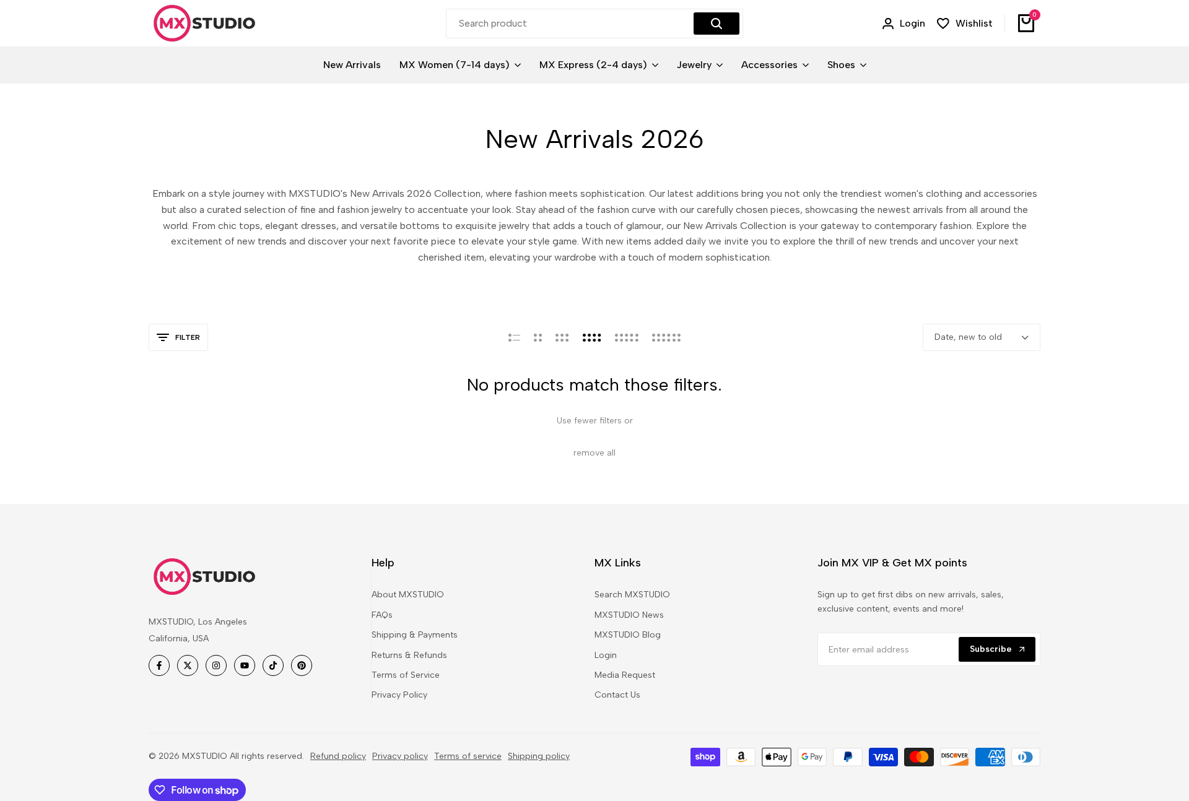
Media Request (624, 675)
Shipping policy (539, 756)
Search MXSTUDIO (632, 594)
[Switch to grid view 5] (627, 337)
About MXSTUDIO (408, 594)
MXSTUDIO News (629, 615)
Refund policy (338, 756)
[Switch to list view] (514, 337)
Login (605, 655)
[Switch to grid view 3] (562, 337)
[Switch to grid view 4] (592, 337)
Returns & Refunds (409, 655)
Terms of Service (406, 675)
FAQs (382, 615)
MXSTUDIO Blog (627, 635)
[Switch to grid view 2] (538, 337)
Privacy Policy (399, 695)
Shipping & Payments (415, 635)
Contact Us (617, 695)
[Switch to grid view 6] (666, 337)
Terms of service (468, 756)
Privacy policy (400, 756)
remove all (594, 453)
